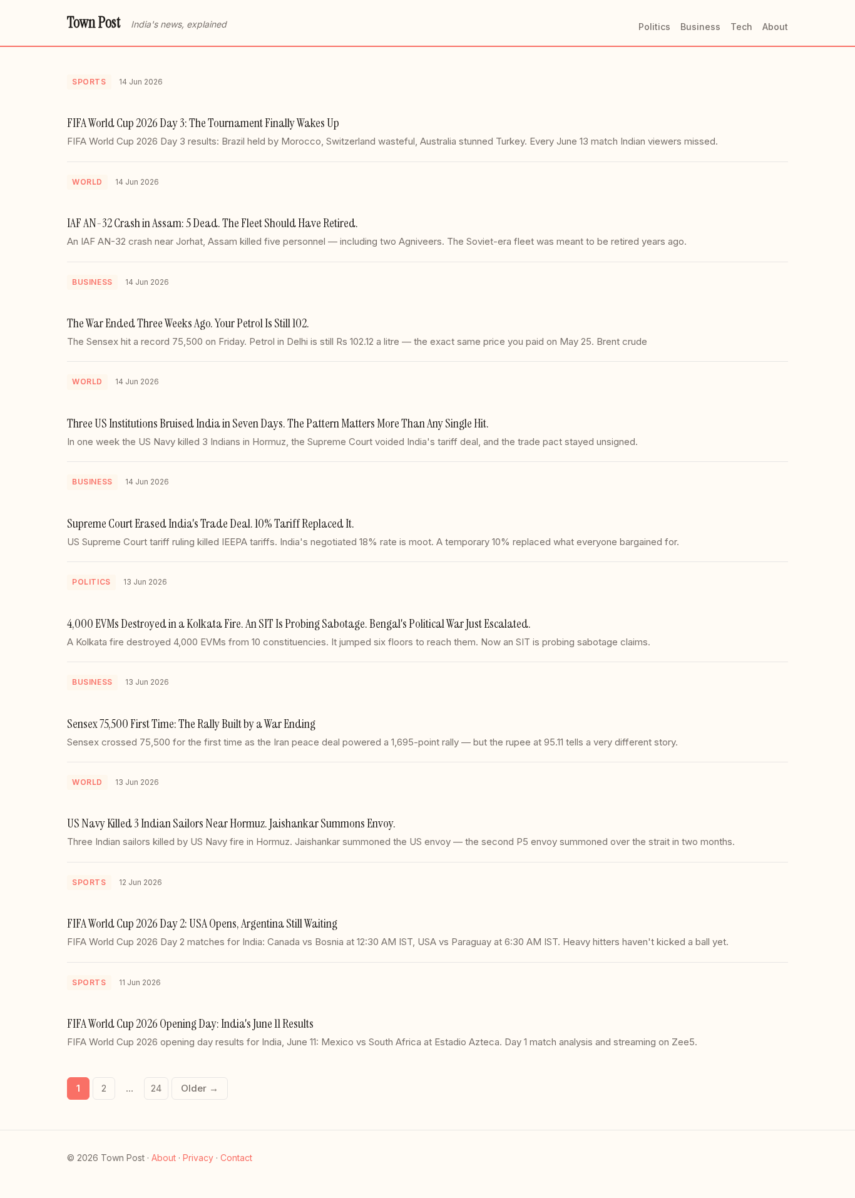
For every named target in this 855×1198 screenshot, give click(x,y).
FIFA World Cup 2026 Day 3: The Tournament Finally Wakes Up (203, 123)
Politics (654, 26)
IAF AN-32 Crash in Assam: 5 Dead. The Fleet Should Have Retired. (212, 223)
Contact (236, 1157)
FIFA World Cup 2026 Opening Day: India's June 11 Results (190, 1023)
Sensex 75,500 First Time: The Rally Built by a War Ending (191, 723)
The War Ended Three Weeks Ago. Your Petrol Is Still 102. (188, 323)
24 (156, 1088)
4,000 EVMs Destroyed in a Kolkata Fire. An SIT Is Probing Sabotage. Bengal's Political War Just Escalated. (299, 623)
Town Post (94, 22)
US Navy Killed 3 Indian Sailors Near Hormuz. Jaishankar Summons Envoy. (231, 823)
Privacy (198, 1157)
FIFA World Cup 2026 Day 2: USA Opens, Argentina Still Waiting (202, 923)
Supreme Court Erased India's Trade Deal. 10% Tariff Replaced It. (210, 523)
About (775, 26)
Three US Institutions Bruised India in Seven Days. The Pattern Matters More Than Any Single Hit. (278, 423)
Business (700, 26)
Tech (741, 26)
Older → (199, 1088)
